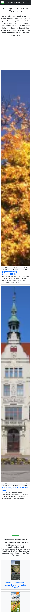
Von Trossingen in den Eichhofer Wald (15, 489)
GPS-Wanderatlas (13, 2)
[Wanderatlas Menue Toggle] (28, 2)
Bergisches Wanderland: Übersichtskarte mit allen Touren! (15, 584)
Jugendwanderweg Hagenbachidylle (9, 273)
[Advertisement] (15, 53)
